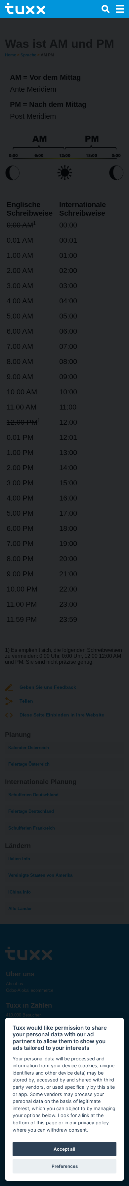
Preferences (65, 1166)
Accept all (64, 1149)
